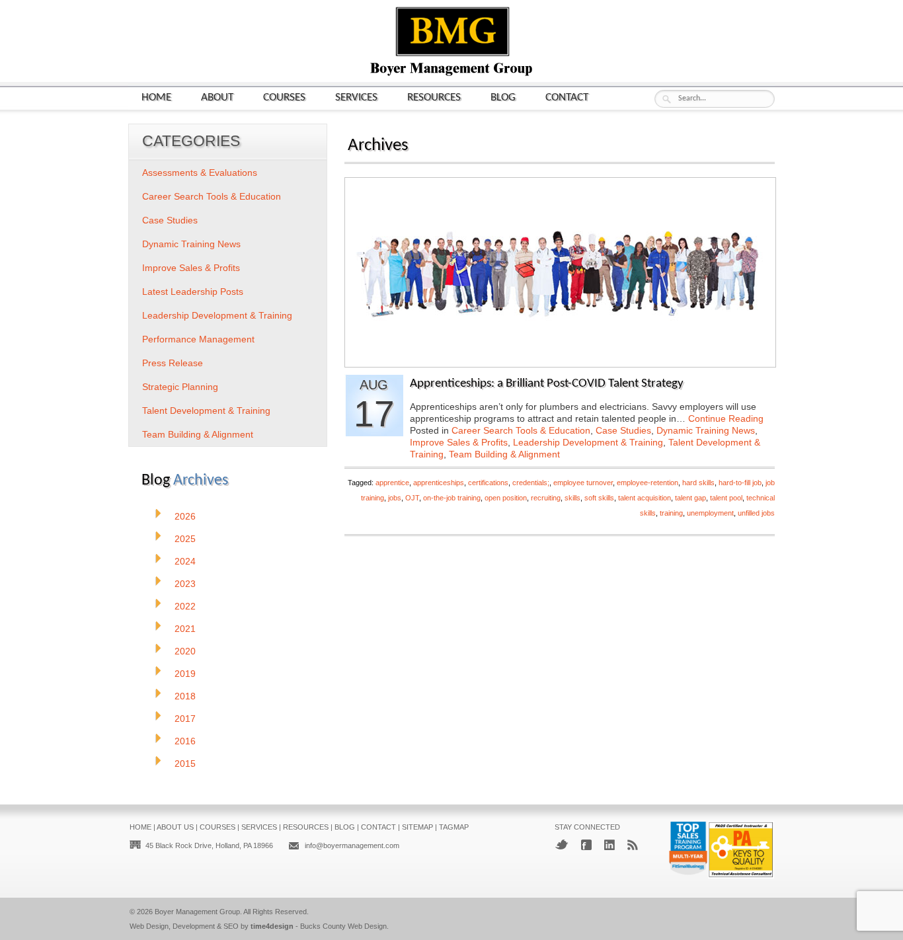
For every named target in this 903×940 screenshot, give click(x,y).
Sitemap (417, 827)
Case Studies (623, 430)
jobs (394, 498)
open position (506, 498)
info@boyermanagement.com (352, 845)
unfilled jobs (756, 513)
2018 (185, 696)
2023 (185, 583)
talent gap (690, 498)
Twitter (562, 844)
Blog (503, 97)
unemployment (710, 513)
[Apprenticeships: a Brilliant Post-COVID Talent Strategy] (560, 363)
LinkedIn (609, 845)
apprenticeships (438, 483)
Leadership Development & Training (588, 442)
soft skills (599, 498)
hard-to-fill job (740, 483)
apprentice (392, 483)
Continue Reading (726, 418)
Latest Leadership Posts (192, 291)
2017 (185, 718)
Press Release (172, 363)
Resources (434, 97)
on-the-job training (452, 498)
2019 (185, 673)
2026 (185, 516)
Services (356, 97)
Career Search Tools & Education (520, 430)
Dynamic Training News (705, 430)
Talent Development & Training (206, 410)
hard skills (698, 483)
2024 (185, 561)
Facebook (586, 845)
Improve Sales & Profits (459, 442)
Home (156, 97)
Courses (284, 97)
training (671, 513)
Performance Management (198, 339)
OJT (412, 498)
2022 (185, 606)
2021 (185, 628)
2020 (185, 651)
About (217, 97)
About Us (175, 827)
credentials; (530, 483)
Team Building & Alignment (504, 454)
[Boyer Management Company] (451, 74)
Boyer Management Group (197, 912)
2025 (185, 538)
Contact (566, 97)
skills (572, 498)
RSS (632, 845)
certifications (488, 483)
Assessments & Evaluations (199, 172)
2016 (185, 741)
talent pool (726, 498)
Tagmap (454, 827)
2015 (185, 763)
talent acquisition (644, 498)
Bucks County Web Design (343, 926)
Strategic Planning (180, 386)
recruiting (546, 498)
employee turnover (583, 483)
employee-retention (647, 483)
